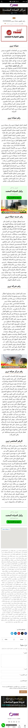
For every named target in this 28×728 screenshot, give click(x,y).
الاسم (25, 669)
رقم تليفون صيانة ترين (21, 629)
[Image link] (14, 206)
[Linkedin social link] (12, 1)
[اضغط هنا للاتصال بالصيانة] (3, 725)
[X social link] (16, 1)
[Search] (1, 1)
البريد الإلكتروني (23, 675)
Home (15, 12)
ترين (12, 12)
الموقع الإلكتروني (23, 680)
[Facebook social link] (18, 1)
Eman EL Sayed (17, 24)
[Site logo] (14, 5)
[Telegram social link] (10, 1)
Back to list (14, 639)
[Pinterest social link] (14, 1)
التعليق (25, 653)
